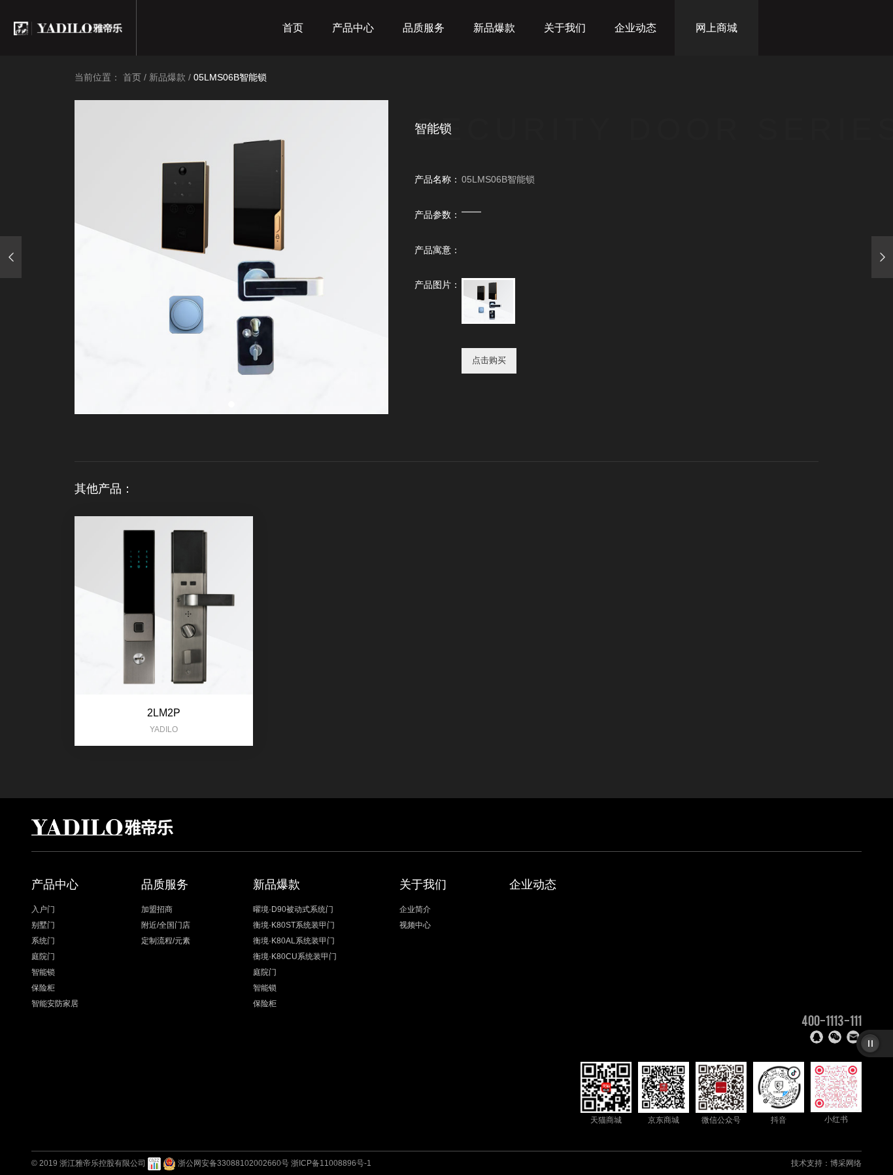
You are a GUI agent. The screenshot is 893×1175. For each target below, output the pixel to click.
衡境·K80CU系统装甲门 (295, 956)
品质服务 (424, 27)
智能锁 (43, 972)
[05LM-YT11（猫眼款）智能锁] (882, 257)
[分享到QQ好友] (816, 1036)
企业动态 (635, 27)
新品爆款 (494, 27)
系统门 (43, 940)
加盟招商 (157, 909)
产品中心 (353, 27)
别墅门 (43, 925)
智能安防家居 (54, 1003)
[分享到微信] (834, 1036)
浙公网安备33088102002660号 (233, 1163)
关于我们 (565, 27)
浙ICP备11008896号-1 (331, 1163)
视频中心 (415, 925)
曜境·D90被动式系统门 (293, 909)
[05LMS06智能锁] (11, 257)
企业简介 (415, 909)
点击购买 (489, 360)
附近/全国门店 (165, 925)
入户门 (43, 909)
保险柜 (43, 987)
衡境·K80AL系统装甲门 (294, 940)
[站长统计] (154, 1163)
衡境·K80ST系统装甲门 (294, 925)
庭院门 (43, 956)
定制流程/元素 (165, 940)
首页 (292, 27)
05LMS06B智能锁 (230, 77)
